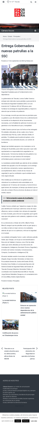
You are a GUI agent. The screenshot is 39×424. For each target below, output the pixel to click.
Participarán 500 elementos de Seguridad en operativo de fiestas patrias (28, 354)
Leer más (34, 421)
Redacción (30, 61)
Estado (10, 36)
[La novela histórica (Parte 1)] (10, 295)
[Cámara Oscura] (19, 26)
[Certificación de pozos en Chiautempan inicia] (10, 325)
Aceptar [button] (18, 421)
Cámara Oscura (7, 31)
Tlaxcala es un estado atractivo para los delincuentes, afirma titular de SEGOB (11, 354)
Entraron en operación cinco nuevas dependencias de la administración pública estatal (28, 310)
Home (5, 36)
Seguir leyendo (19, 406)
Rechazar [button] (25, 421)
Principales (16, 36)
